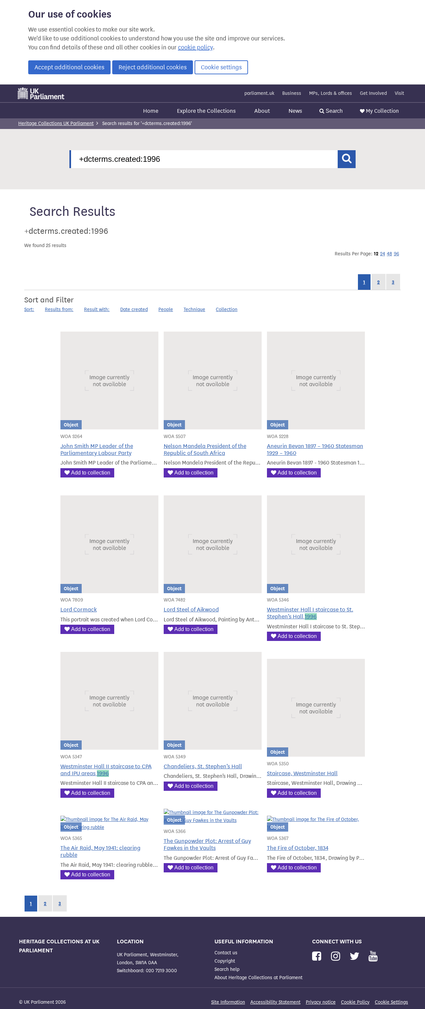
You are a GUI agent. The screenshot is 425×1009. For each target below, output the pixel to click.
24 (382, 254)
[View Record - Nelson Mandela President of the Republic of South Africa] (213, 425)
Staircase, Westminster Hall (302, 773)
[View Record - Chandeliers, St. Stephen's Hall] (213, 745)
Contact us (225, 953)
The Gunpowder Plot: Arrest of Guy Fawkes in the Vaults (207, 844)
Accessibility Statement (275, 1002)
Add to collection (90, 472)
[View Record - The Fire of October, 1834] (316, 827)
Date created (134, 309)
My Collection (382, 111)
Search (333, 111)
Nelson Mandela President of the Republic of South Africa (205, 450)
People (165, 309)
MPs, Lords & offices (330, 93)
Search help (226, 969)
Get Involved (373, 93)
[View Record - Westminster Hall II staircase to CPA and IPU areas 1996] (109, 745)
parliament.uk (259, 93)
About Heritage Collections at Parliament (258, 977)
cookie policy (195, 47)
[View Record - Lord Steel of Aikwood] (213, 589)
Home (150, 110)
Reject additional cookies (153, 67)
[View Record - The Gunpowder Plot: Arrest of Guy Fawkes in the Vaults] (213, 820)
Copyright (224, 961)
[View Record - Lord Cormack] (109, 589)
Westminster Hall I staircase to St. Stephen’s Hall (310, 613)
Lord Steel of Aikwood (191, 609)
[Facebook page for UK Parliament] (318, 956)
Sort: (29, 309)
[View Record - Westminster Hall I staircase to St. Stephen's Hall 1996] (316, 589)
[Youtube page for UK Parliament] (373, 956)
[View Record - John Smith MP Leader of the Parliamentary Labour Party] (109, 425)
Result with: (97, 309)
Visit (399, 93)
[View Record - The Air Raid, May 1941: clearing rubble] (109, 827)
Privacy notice (321, 1002)
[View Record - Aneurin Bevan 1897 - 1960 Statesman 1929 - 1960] (316, 425)
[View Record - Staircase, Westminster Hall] (316, 752)
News (295, 110)
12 (376, 254)
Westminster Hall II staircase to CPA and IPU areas (106, 770)
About (262, 110)
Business (291, 93)
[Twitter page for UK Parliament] (356, 956)
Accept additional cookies (69, 67)
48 (389, 254)
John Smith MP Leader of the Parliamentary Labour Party (96, 450)
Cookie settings (221, 67)
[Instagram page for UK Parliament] (337, 956)
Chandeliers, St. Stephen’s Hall (203, 766)
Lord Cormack (78, 609)
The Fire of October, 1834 (297, 848)
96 (396, 254)
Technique (194, 309)
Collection (226, 309)
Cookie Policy (355, 1002)
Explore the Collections (206, 110)
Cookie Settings (391, 1002)
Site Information (228, 1002)
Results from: (59, 309)
